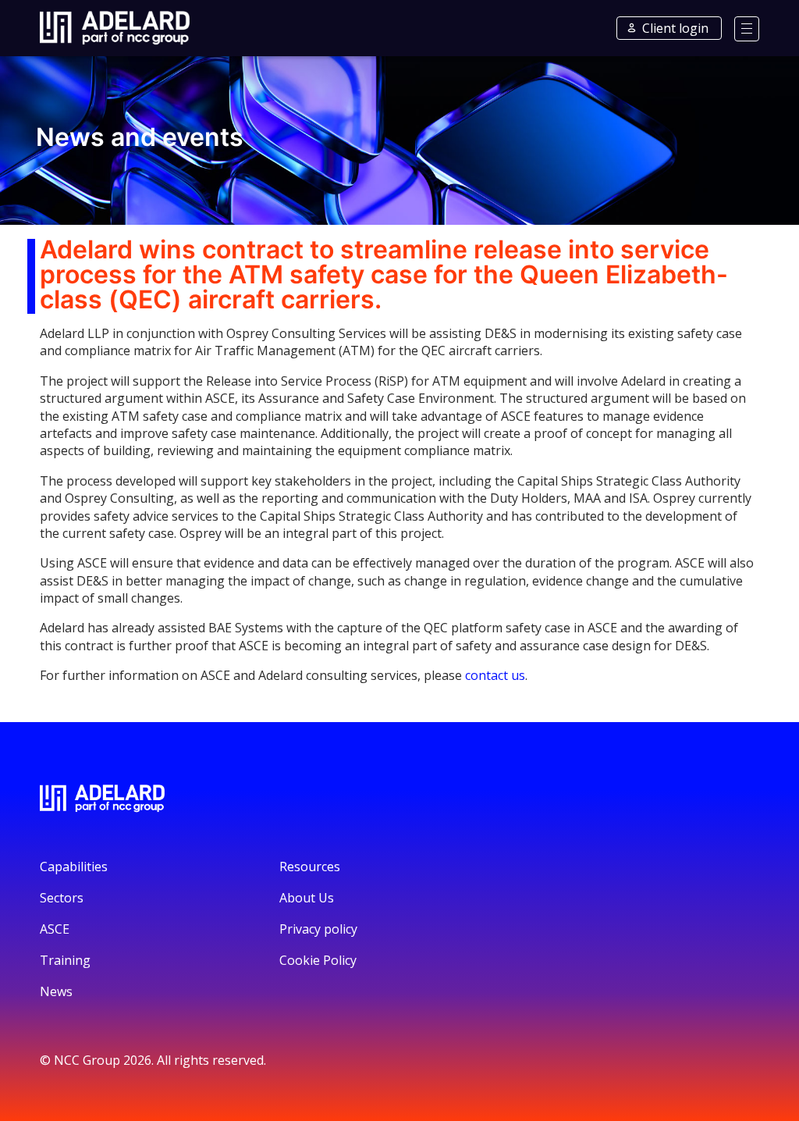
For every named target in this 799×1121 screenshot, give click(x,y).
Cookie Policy (318, 960)
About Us (306, 897)
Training (65, 960)
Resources (309, 866)
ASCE (54, 929)
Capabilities (74, 866)
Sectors (61, 897)
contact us (495, 675)
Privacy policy (318, 929)
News (56, 991)
